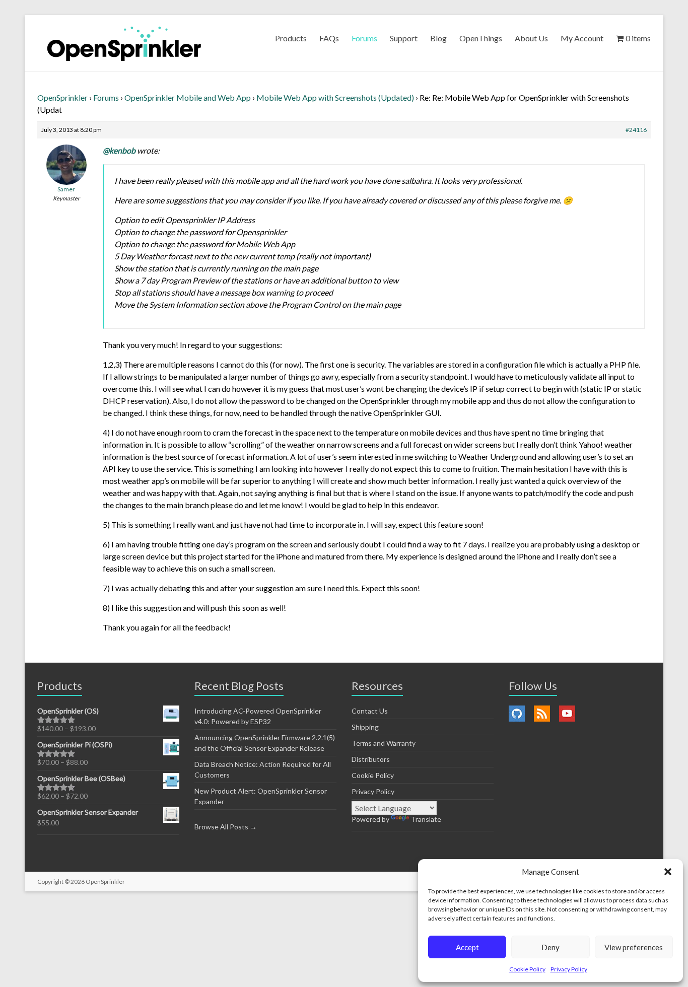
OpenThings (480, 38)
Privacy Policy (569, 969)
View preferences (633, 947)
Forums (364, 38)
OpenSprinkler (62, 97)
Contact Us (370, 711)
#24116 (636, 129)
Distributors (371, 759)
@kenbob (119, 150)
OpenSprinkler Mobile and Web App (187, 97)
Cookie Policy (527, 969)
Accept (467, 947)
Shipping (365, 727)
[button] (668, 872)
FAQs (329, 38)
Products (291, 38)
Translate (426, 819)
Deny (550, 947)
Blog (438, 38)
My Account (582, 38)
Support (404, 38)
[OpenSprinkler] (124, 43)
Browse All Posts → (225, 826)
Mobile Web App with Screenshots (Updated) (335, 97)
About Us (531, 38)
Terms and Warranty (384, 743)
